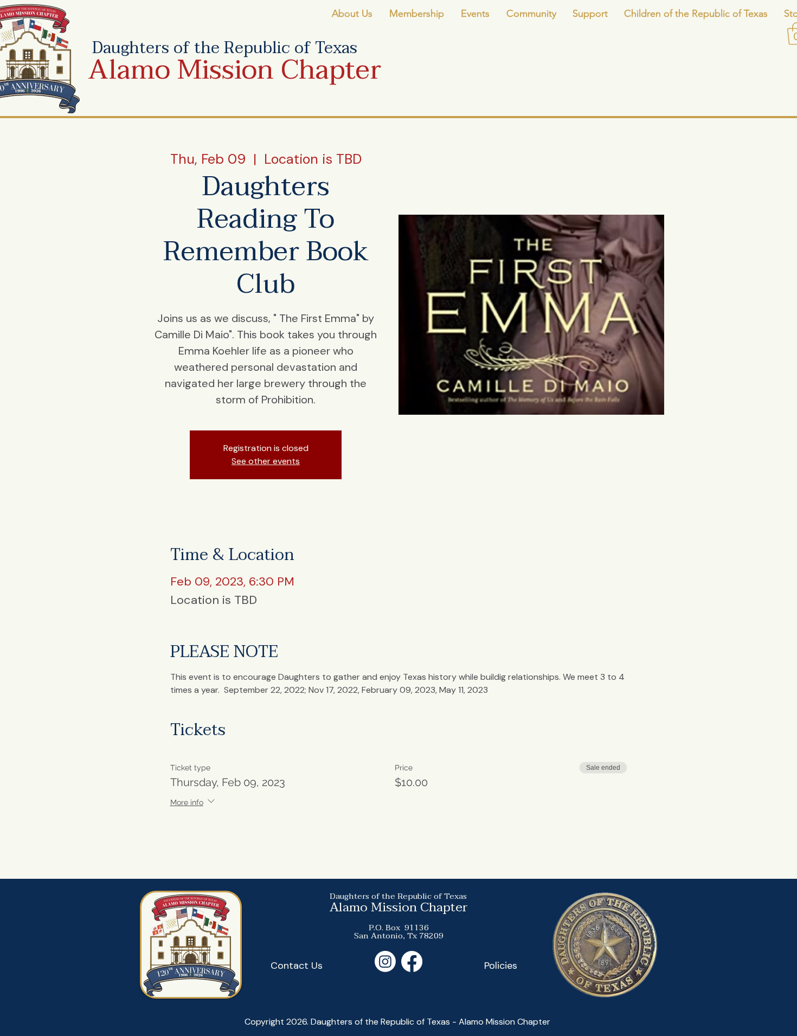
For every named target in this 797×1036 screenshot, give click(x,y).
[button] (352, 13)
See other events (266, 461)
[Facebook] (411, 961)
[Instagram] (385, 961)
